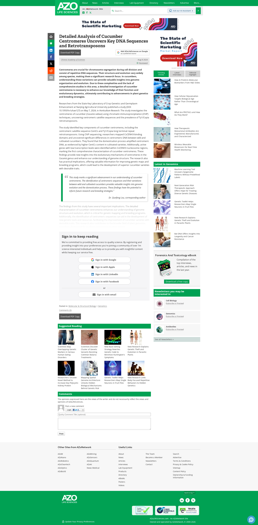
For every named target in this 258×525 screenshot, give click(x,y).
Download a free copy (177, 281)
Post (61, 433)
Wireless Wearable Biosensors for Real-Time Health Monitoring (185, 147)
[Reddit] (51, 70)
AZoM (60, 454)
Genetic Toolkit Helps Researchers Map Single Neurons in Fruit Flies (115, 380)
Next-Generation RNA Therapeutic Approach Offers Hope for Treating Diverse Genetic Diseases (185, 189)
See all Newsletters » (164, 339)
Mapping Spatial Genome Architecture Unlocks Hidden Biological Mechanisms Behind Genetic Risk (91, 383)
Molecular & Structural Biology (82, 306)
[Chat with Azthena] (251, 520)
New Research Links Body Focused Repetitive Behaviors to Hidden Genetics (139, 381)
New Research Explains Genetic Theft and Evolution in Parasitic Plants (138, 350)
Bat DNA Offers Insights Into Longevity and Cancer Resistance (187, 236)
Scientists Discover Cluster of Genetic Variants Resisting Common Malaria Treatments (89, 352)
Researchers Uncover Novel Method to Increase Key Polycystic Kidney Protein (68, 381)
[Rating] (51, 43)
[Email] (51, 77)
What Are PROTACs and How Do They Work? (187, 113)
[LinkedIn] (51, 50)
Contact (149, 464)
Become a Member (154, 457)
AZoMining (91, 454)
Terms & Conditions (182, 461)
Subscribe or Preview (174, 303)
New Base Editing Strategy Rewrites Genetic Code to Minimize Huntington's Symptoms (114, 352)
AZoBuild (62, 471)
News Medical (93, 468)
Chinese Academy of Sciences (73, 59)
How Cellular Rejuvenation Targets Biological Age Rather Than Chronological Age (186, 100)
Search (176, 454)
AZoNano (62, 457)
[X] (51, 63)
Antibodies (171, 326)
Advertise (177, 457)
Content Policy (179, 471)
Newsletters (151, 461)
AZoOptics (62, 468)
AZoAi (89, 464)
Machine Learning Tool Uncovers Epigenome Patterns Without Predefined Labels (187, 173)
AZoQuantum (93, 461)
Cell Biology (171, 300)
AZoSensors (92, 457)
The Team (150, 454)
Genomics (102, 306)
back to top (188, 493)
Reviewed (143, 63)
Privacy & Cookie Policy (183, 464)
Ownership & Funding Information (183, 476)
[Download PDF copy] (51, 36)
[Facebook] (51, 57)
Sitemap (176, 468)
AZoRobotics (63, 461)
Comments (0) (65, 310)
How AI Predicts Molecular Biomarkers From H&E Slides (187, 81)
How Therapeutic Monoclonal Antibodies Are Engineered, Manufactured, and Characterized (186, 132)
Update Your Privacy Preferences (79, 521)
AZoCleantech (64, 464)
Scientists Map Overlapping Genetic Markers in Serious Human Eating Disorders (67, 352)
